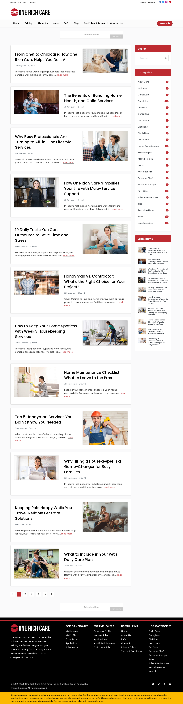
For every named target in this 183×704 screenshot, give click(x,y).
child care (143, 107)
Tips (140, 203)
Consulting (143, 114)
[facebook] (160, 2)
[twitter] (163, 2)
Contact (32, 2)
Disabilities (143, 133)
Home (13, 2)
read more (62, 74)
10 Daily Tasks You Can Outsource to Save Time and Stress (42, 235)
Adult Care (143, 81)
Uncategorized (145, 223)
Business (142, 88)
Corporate (143, 120)
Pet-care (20, 524)
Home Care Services (148, 146)
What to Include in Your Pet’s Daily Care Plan (91, 557)
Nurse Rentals (145, 171)
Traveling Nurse (146, 210)
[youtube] (170, 2)
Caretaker (143, 101)
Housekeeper (22, 246)
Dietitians (143, 126)
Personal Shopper (147, 184)
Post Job (165, 23)
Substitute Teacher (148, 197)
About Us (22, 2)
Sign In (143, 2)
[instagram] (166, 2)
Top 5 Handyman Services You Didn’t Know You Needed (43, 419)
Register (152, 2)
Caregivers (21, 66)
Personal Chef (145, 178)
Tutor (141, 216)
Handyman (71, 293)
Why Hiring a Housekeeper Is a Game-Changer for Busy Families (92, 467)
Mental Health (145, 158)
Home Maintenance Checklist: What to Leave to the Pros (92, 375)
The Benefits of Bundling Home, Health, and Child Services (93, 98)
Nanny (141, 165)
